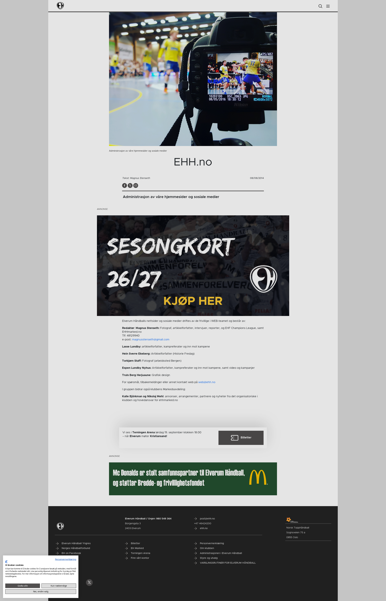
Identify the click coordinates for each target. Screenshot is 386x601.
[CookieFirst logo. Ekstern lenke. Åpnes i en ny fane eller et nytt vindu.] (6, 561)
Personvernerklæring (65, 559)
